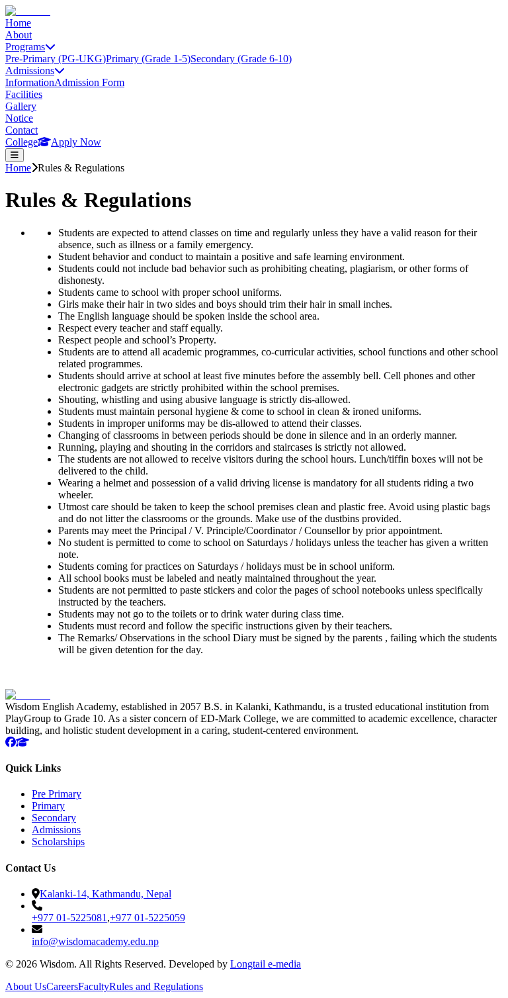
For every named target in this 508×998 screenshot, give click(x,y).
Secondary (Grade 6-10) (241, 58)
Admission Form (89, 82)
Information (29, 82)
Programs (25, 46)
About (18, 34)
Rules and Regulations (156, 986)
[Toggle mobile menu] (14, 155)
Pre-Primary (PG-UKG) (55, 58)
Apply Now (76, 142)
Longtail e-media (265, 964)
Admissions (29, 70)
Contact (21, 130)
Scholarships (58, 841)
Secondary (54, 817)
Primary (48, 805)
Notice (19, 118)
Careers (62, 986)
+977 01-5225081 (69, 917)
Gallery (20, 106)
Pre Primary (56, 793)
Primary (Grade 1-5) (148, 58)
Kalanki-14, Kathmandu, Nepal (105, 893)
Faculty (93, 986)
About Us (25, 986)
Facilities (23, 94)
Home (18, 22)
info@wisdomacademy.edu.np (95, 941)
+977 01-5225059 (147, 917)
